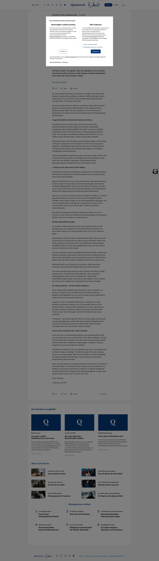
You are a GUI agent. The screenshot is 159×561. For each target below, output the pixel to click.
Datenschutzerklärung (55, 36)
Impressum (65, 62)
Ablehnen (63, 51)
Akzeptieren (95, 51)
